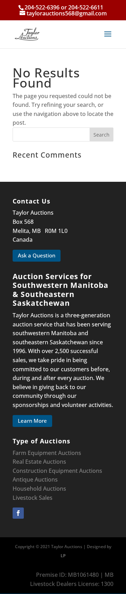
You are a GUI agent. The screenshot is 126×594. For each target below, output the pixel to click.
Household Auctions (39, 488)
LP (63, 556)
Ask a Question (36, 255)
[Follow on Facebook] (18, 513)
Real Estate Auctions (39, 461)
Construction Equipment (45, 471)
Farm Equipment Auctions (47, 453)
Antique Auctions (35, 479)
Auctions (90, 471)
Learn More (32, 420)
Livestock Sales (32, 498)
